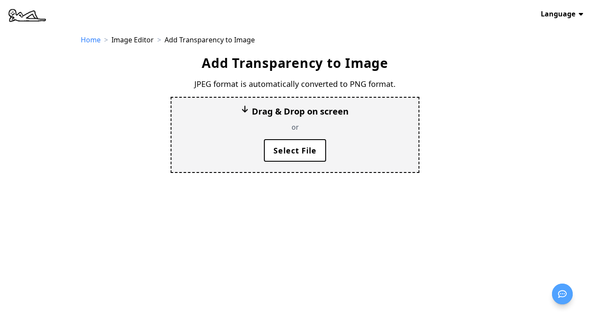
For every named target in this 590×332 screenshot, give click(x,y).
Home (91, 40)
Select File (295, 150)
